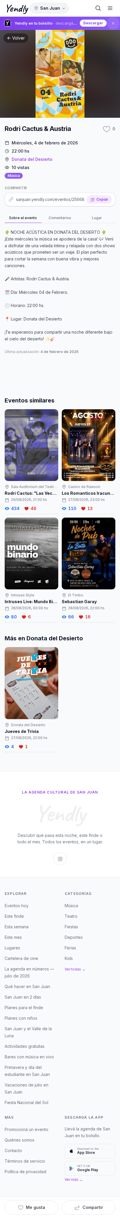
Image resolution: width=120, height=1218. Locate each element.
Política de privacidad (25, 1171)
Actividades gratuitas (25, 1046)
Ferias (70, 947)
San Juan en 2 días (23, 996)
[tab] (23, 218)
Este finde (14, 916)
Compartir (92, 1207)
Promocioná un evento (26, 1129)
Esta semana (17, 926)
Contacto (13, 1150)
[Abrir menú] (110, 8)
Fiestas (71, 926)
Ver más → (74, 1179)
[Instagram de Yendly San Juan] (60, 858)
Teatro (71, 916)
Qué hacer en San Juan (27, 986)
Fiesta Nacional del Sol (26, 1102)
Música (14, 175)
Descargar (93, 23)
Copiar (102, 199)
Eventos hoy (17, 905)
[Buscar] (98, 8)
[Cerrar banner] (113, 23)
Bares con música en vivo (29, 1056)
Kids (69, 958)
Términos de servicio (25, 1161)
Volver (18, 37)
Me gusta (35, 1207)
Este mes (13, 937)
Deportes (74, 937)
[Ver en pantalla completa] (60, 74)
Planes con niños (21, 1018)
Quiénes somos (19, 1139)
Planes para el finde (24, 1007)
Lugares (12, 947)
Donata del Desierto (32, 159)
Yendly (16, 8)
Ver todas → (75, 969)
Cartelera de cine (21, 958)
